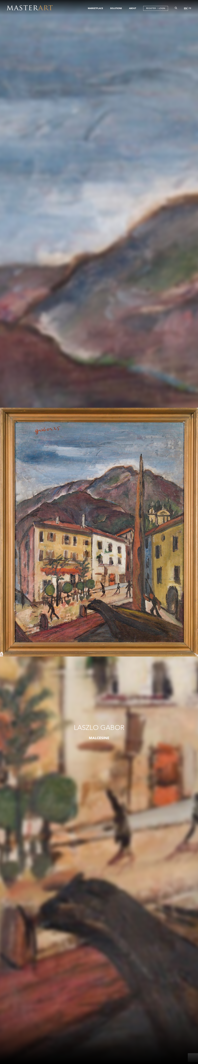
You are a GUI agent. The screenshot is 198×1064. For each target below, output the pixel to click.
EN (185, 8)
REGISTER (151, 8)
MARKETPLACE (95, 8)
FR (190, 8)
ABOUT (132, 8)
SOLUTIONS (116, 8)
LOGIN (162, 8)
